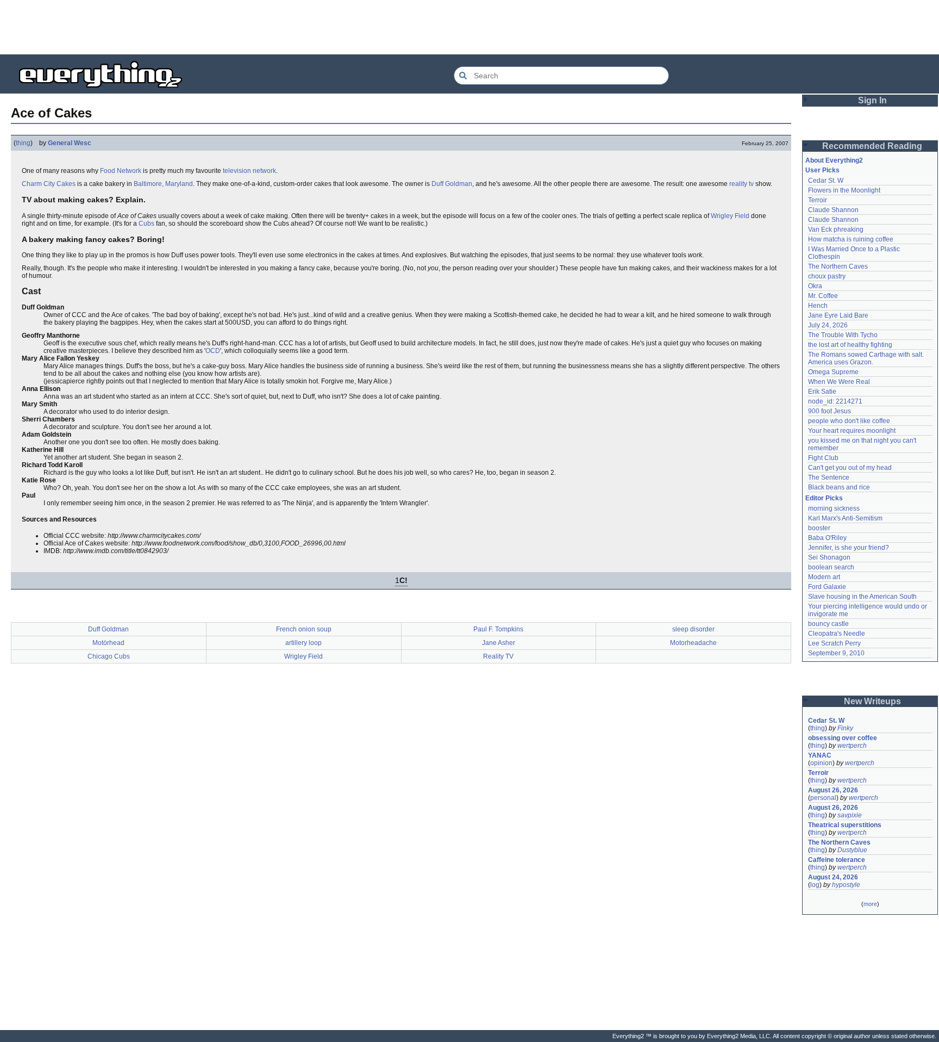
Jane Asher (498, 643)
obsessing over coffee (842, 738)
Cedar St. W (825, 180)
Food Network (120, 171)
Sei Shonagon (829, 557)
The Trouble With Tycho (843, 335)
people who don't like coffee (849, 421)
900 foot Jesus (829, 411)
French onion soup (303, 629)
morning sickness (834, 508)
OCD (212, 351)
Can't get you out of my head (850, 468)
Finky (845, 728)
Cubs (146, 223)
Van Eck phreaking (835, 229)
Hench (818, 305)
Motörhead (108, 643)
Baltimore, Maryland (163, 184)
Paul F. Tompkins (498, 629)
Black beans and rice (839, 487)
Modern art (824, 577)
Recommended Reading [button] (872, 146)
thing (23, 143)
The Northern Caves (838, 266)
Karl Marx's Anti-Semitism (845, 518)
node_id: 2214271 (835, 401)
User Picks (822, 170)
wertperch (852, 745)
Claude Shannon (833, 210)
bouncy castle (828, 624)
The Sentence (828, 477)
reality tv (741, 184)
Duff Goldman (451, 184)
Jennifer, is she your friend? (848, 547)
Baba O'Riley (827, 538)
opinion (821, 763)
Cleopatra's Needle (836, 633)
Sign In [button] (872, 100)
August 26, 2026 (833, 790)
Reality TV (498, 656)
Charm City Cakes (49, 184)
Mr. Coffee (823, 296)
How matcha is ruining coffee (850, 239)
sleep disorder (693, 629)
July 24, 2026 (828, 325)
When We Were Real (839, 382)
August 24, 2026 (833, 877)
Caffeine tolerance (836, 860)
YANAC (819, 755)
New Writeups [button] (872, 701)
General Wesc (69, 143)
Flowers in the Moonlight (844, 190)
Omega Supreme (833, 372)
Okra (815, 286)
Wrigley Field (730, 216)
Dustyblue (852, 850)
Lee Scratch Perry (834, 643)
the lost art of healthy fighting (850, 345)
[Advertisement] (469, 27)
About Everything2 (834, 160)
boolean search (831, 567)
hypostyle (846, 885)
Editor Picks (824, 498)
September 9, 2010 (836, 653)
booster (819, 528)
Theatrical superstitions (844, 825)
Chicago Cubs (108, 656)
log (814, 885)
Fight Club (823, 458)
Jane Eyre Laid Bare (838, 315)
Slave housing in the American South (862, 596)
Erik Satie (822, 391)
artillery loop (303, 643)
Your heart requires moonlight (852, 431)
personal (823, 798)
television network (249, 171)
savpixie (849, 815)
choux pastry (827, 276)
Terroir (817, 200)
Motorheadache (693, 643)
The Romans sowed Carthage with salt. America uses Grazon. (866, 358)
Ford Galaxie (827, 587)
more (870, 904)
